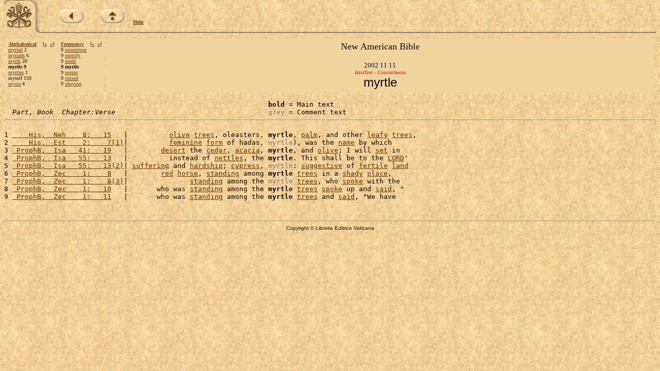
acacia (247, 150)
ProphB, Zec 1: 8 (61, 173)
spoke (352, 181)
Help (138, 22)
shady (352, 173)
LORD (396, 158)
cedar (216, 150)
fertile (373, 166)
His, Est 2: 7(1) (68, 142)
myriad (15, 50)
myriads (16, 55)
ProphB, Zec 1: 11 (61, 196)
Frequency (72, 44)
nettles (228, 158)
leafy (377, 135)
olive (179, 135)
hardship (206, 166)
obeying (73, 84)
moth (70, 61)
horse (187, 173)
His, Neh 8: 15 (61, 135)
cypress (245, 166)
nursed (71, 78)
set (381, 150)
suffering (150, 166)
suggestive (321, 166)
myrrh (14, 61)
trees (204, 135)
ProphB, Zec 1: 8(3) (68, 181)
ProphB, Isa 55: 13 (61, 158)
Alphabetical (22, 44)
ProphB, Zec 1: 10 (61, 189)
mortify (72, 55)
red (167, 173)
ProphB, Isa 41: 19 (61, 150)
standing (222, 173)
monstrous (76, 50)
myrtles (16, 72)
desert (173, 150)
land (400, 166)
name (346, 142)
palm (309, 135)
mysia (14, 84)
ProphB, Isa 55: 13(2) (68, 166)
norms (71, 72)
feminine (185, 142)
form (214, 142)
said (383, 189)
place (377, 173)
